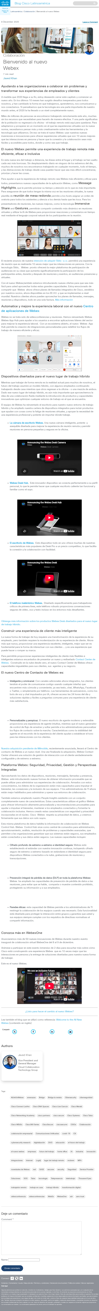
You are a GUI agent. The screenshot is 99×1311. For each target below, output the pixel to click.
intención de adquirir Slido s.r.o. (51, 261)
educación (60, 1143)
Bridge (42, 1097)
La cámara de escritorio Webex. (27, 423)
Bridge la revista (55, 1097)
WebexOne (62, 1196)
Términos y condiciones (41, 1283)
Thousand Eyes (85, 1178)
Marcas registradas (87, 1283)
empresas (32, 1152)
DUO (50, 1143)
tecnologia (43, 1178)
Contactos (4, 1283)
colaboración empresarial (21, 1134)
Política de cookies (74, 1283)
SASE (41, 1169)
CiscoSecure (48, 1125)
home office (62, 1152)
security (60, 1169)
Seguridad (72, 1169)
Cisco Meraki (76, 1106)
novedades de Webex (20, 1169)
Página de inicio (5, 11)
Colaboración (29, 11)
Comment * (7, 1219)
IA (71, 1152)
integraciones (17, 1160)
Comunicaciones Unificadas (47, 1134)
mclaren (71, 1160)
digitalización (39, 1143)
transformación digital (71, 1187)
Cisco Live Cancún (60, 1106)
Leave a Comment (90, 22)
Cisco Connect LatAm (20, 1106)
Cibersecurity (70, 1097)
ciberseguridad (86, 1097)
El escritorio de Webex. (22, 543)
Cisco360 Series (32, 1125)
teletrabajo (70, 1178)
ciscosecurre (62, 1125)
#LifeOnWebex (17, 1097)
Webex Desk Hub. (19, 483)
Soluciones (15, 1178)
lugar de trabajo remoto (54, 1160)
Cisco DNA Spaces (41, 1106)
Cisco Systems (73, 1116)
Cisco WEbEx (16, 1125)
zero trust (80, 1196)
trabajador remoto (18, 1187)
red (34, 1169)
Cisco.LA (5, 8)
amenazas (31, 1097)
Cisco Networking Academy (22, 1116)
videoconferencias (36, 1196)
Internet (29, 1160)
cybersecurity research (20, 1143)
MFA (79, 1160)
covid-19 (66, 1134)
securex (50, 1169)
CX (74, 1134)
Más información (64, 300)
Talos (33, 1178)
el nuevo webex (17, 1152)
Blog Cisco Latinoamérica (11, 11)
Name (4, 1260)
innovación (91, 1152)
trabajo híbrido (52, 1187)
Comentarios (13, 1283)
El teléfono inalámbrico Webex (26, 603)
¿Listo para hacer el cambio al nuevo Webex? (49, 1011)
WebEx (51, 1196)
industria (79, 1152)
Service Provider (86, 1169)
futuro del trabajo (46, 1152)
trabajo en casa (36, 1187)
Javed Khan (10, 78)
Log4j (38, 1160)
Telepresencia (57, 1178)
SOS (25, 1178)
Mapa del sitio (28, 1283)
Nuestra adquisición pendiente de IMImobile (24, 748)
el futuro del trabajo (76, 1143)
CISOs (73, 1125)
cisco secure (58, 1116)
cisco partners (44, 1116)
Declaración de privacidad (58, 1283)
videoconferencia (18, 1196)
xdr (71, 1196)
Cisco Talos (88, 1116)
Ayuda (20, 1283)
